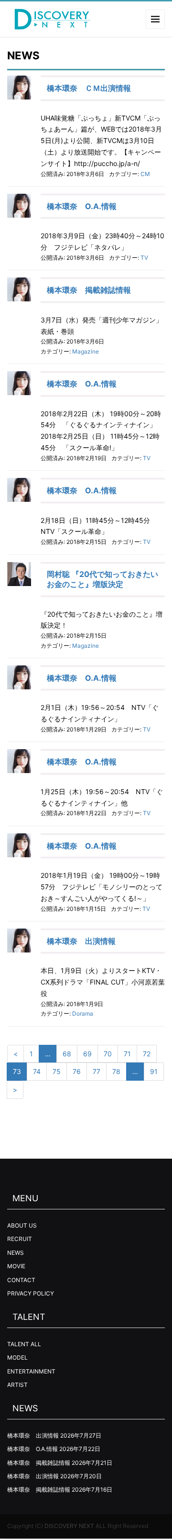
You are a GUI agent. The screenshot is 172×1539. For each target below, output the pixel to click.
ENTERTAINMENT (31, 1371)
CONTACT (21, 1280)
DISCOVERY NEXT (69, 1525)
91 (154, 1071)
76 (77, 1071)
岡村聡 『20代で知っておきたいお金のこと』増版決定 (102, 579)
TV (144, 257)
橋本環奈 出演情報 (81, 941)
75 (57, 1071)
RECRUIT (19, 1238)
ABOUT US (22, 1225)
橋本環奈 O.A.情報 (82, 206)
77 (96, 1071)
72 (146, 1054)
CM (145, 173)
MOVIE (16, 1266)
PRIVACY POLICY (30, 1293)
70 (108, 1054)
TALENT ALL (24, 1344)
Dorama (82, 1013)
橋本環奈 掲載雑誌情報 (89, 290)
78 (116, 1071)
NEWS (15, 1252)
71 (127, 1054)
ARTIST (17, 1384)
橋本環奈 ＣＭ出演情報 (89, 88)
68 (67, 1054)
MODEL (17, 1357)
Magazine (85, 351)
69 (87, 1054)
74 (37, 1071)
